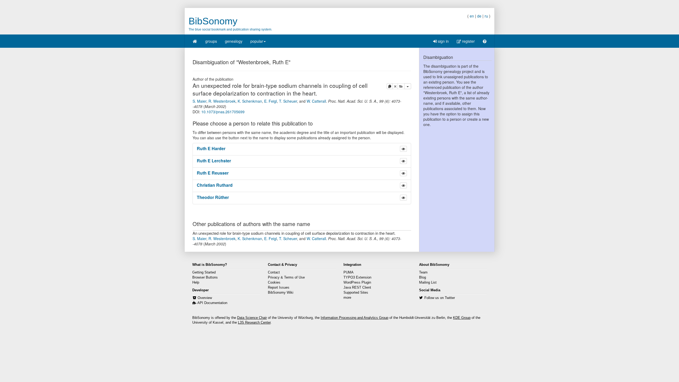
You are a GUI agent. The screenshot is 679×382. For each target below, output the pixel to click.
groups (211, 41)
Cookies (274, 282)
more (347, 297)
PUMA (348, 272)
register (468, 41)
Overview (205, 298)
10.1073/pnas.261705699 (223, 111)
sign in (443, 41)
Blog (422, 277)
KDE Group (462, 318)
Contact (274, 272)
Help (195, 282)
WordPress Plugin (357, 282)
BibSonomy (213, 21)
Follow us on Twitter (439, 298)
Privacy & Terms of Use (286, 277)
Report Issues (278, 287)
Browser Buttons (205, 277)
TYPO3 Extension (357, 277)
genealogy (233, 41)
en (472, 16)
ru (486, 16)
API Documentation (212, 303)
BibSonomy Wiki (280, 292)
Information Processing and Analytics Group (354, 318)
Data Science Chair (252, 318)
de (479, 16)
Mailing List (428, 282)
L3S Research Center (254, 322)
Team (423, 272)
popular (256, 41)
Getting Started (204, 272)
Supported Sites (355, 292)
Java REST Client (357, 287)
